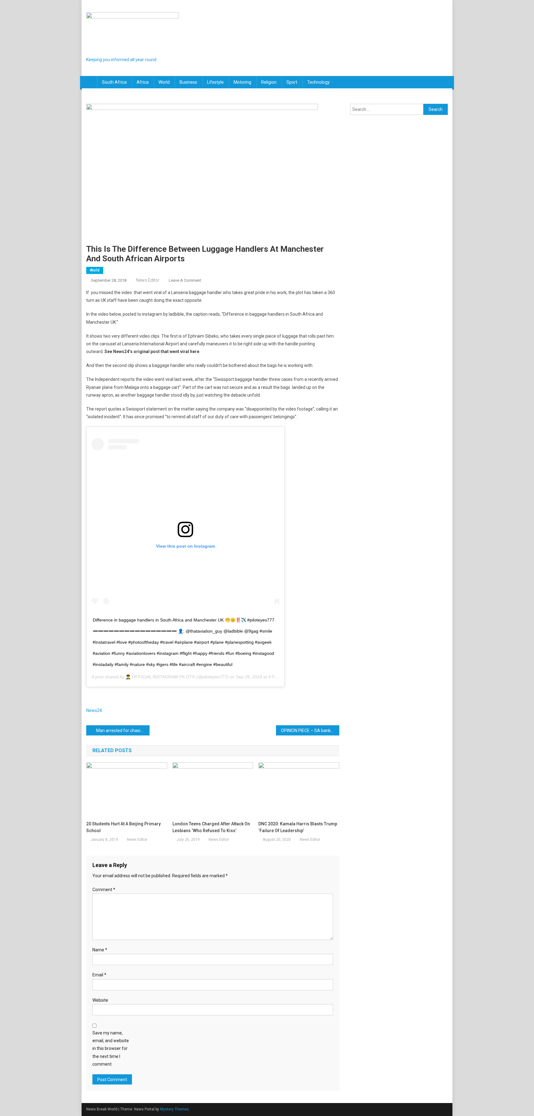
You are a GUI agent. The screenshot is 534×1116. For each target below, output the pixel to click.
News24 (94, 710)
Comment (103, 889)
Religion (269, 82)
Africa (143, 82)
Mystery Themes (174, 1109)
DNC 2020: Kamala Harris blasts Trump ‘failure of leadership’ (297, 827)
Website (100, 1000)
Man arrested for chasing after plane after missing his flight (123, 730)
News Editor (147, 280)
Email (99, 974)
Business (188, 82)
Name (99, 949)
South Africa (114, 82)
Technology (318, 82)
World (164, 82)
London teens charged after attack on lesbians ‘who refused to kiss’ (211, 827)
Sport (291, 82)
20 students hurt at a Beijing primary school (123, 827)
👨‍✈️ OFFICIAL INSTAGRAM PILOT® (160, 676)
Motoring (242, 82)
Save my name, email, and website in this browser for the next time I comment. (110, 1048)
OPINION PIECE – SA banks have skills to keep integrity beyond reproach (310, 730)
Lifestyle (215, 82)
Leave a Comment (185, 280)
